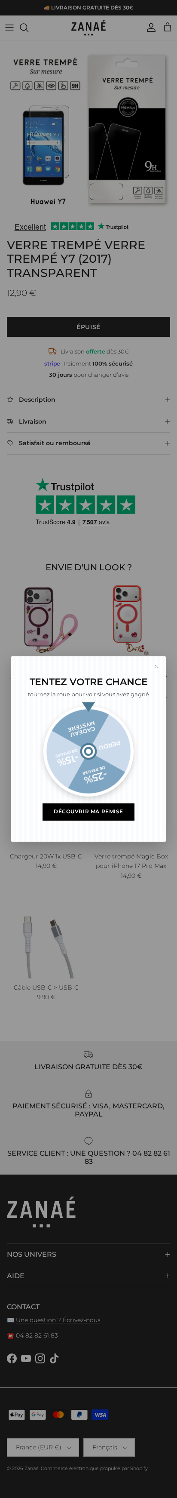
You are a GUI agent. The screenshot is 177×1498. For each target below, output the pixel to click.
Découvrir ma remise (88, 812)
